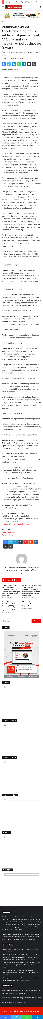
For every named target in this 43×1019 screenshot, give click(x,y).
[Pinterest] (25, 542)
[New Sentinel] (13, 7)
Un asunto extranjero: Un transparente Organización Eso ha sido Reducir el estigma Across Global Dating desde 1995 (31, 590)
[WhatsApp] (19, 64)
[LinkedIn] (14, 64)
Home (5, 22)
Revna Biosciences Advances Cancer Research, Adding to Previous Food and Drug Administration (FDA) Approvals (11, 590)
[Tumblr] (20, 542)
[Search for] (40, 7)
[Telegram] (24, 64)
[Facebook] (4, 64)
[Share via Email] (29, 64)
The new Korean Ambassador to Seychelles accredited (30, 604)
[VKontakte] (36, 542)
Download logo (8, 535)
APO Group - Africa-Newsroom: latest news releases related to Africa (21, 568)
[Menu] (3, 7)
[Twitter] (9, 64)
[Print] (34, 64)
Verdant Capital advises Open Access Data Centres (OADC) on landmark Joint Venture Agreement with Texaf (11, 606)
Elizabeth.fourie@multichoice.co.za (15, 524)
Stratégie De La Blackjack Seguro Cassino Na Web (20, 949)
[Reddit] (30, 542)
